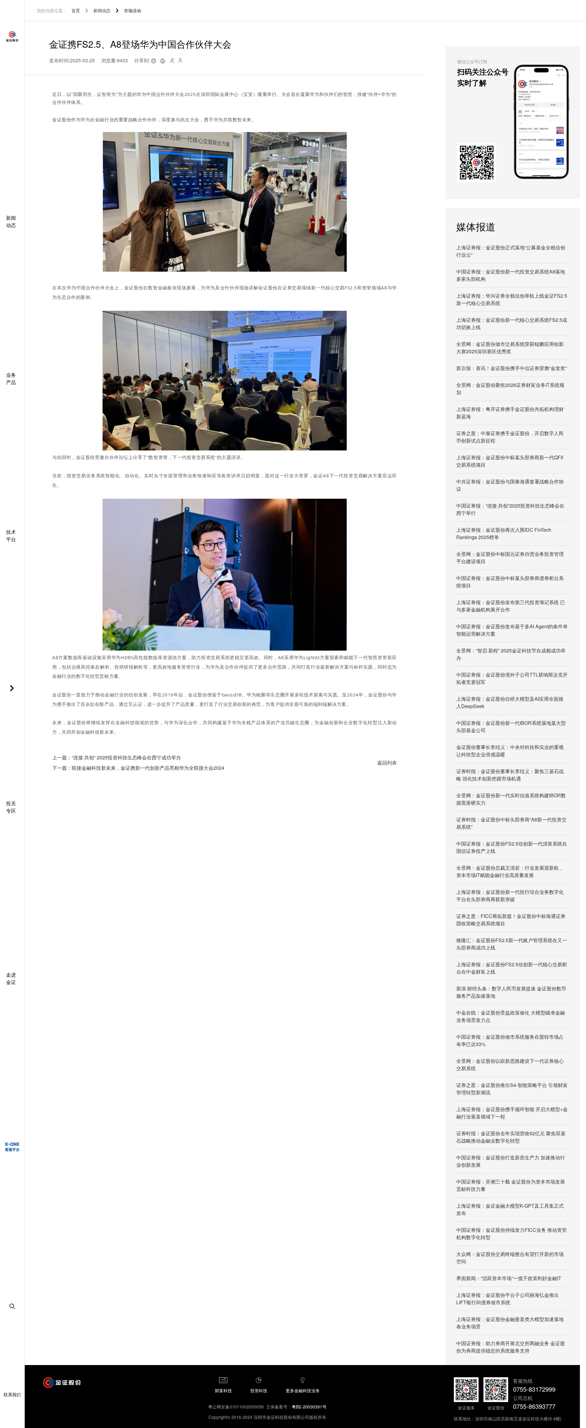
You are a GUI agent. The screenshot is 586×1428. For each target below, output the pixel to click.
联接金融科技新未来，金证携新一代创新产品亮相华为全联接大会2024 (148, 767)
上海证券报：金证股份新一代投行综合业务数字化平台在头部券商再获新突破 (510, 895)
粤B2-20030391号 (309, 1407)
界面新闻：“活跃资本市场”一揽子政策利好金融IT (508, 1278)
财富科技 (223, 1390)
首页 (75, 10)
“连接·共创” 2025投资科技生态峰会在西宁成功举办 (126, 757)
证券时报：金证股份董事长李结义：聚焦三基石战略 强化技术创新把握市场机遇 (510, 775)
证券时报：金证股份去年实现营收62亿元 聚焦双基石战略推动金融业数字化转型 (511, 1137)
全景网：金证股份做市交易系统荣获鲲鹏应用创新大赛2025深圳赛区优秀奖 (510, 347)
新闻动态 (101, 10)
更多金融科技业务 (303, 1390)
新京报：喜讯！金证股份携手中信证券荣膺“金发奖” (511, 368)
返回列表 (387, 762)
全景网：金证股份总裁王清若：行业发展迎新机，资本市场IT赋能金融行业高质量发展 (510, 871)
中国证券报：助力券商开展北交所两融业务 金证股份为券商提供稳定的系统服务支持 (510, 1347)
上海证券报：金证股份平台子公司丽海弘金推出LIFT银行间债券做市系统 (507, 1298)
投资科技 (258, 1390)
